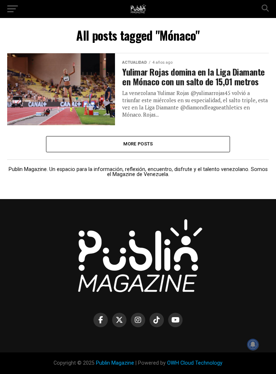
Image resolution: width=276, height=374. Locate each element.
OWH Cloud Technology (194, 363)
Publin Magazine (115, 363)
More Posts (138, 144)
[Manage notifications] (253, 344)
